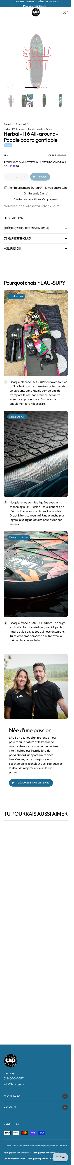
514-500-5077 (14, 1078)
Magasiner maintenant (34, 6)
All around (21, 121)
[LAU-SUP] (35, 12)
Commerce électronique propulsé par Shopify (44, 1145)
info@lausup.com (15, 1084)
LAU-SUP (16, 1145)
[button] (6, 12)
